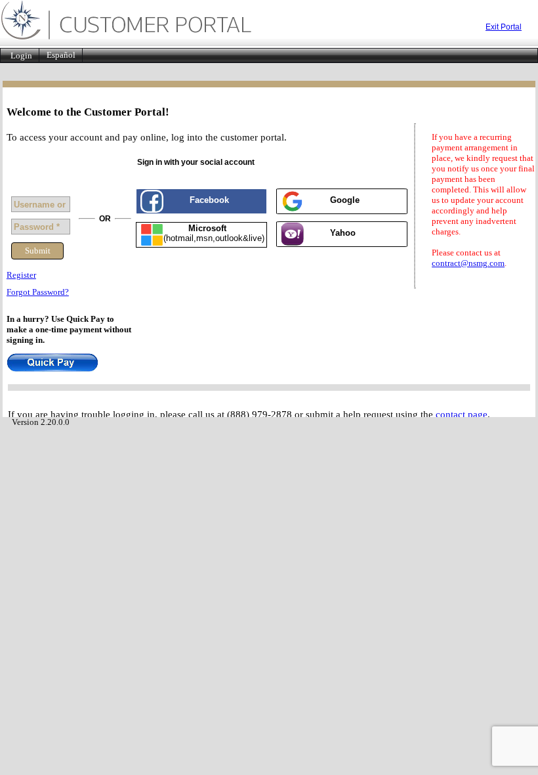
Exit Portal (504, 27)
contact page (461, 414)
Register (21, 275)
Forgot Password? (38, 292)
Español (61, 55)
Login (21, 55)
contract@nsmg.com (468, 263)
